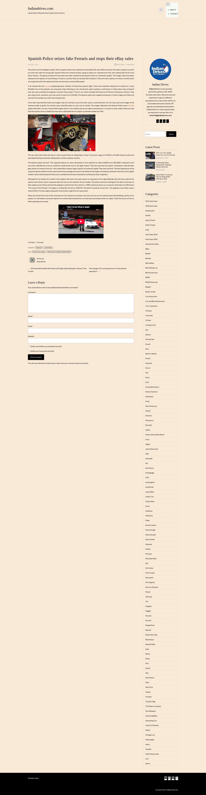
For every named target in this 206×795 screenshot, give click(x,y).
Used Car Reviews (152, 725)
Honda (147, 411)
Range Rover (150, 625)
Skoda (147, 654)
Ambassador (150, 211)
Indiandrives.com (40, 8)
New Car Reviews (151, 587)
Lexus (147, 506)
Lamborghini (150, 482)
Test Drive (149, 687)
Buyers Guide (150, 292)
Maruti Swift (150, 539)
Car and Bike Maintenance (155, 301)
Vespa (147, 730)
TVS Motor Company (153, 706)
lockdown (149, 511)
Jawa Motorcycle (151, 449)
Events (147, 358)
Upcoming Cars (151, 721)
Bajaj (147, 249)
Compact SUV (150, 325)
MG (146, 563)
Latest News (48, 247)
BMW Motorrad (151, 282)
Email (30, 326)
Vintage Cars (150, 735)
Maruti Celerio (150, 525)
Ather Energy (150, 225)
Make (147, 520)
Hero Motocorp (151, 406)
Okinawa (148, 597)
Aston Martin (150, 220)
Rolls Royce (149, 639)
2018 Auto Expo (151, 206)
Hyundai (148, 425)
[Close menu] (168, 4)
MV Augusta (150, 582)
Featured (39, 247)
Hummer (148, 416)
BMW (147, 277)
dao (146, 330)
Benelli (147, 253)
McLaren (148, 554)
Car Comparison (151, 306)
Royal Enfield (150, 644)
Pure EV (148, 620)
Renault (148, 630)
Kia (146, 463)
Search (171, 134)
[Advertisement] (103, 37)
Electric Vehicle (151, 354)
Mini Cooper (150, 573)
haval (147, 401)
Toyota (147, 692)
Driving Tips (149, 339)
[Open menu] (161, 10)
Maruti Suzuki (150, 535)
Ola (146, 601)
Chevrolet (149, 315)
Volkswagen (149, 740)
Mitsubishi (149, 578)
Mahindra (149, 516)
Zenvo (147, 763)
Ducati (147, 344)
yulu (147, 759)
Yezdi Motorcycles (152, 754)
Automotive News (152, 244)
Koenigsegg (149, 473)
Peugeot (148, 606)
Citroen (148, 320)
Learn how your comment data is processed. (72, 363)
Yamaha (148, 749)
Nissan (147, 592)
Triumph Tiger (150, 701)
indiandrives (41, 261)
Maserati (148, 544)
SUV (147, 663)
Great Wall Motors (152, 387)
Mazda (147, 549)
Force (147, 377)
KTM (147, 477)
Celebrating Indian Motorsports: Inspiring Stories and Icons (163, 165)
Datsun (148, 335)
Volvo (147, 744)
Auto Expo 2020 (151, 239)
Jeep (147, 454)
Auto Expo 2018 (151, 234)
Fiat (146, 373)
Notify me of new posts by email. (42, 351)
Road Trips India (151, 635)
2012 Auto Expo (151, 201)
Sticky (147, 659)
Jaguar (147, 444)
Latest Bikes (149, 492)
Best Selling (149, 263)
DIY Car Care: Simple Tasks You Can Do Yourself (165, 154)
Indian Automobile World (154, 435)
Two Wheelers (150, 711)
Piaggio (148, 611)
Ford (147, 382)
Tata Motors (149, 678)
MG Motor (149, 568)
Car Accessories (151, 296)
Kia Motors (149, 468)
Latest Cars (149, 496)
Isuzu (147, 439)
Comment (32, 292)
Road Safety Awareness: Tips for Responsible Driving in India (164, 177)
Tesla (147, 682)
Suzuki (147, 668)
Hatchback (149, 396)
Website (31, 336)
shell (147, 649)
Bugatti (148, 287)
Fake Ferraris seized (39, 252)
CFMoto (148, 311)
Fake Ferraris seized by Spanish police (59, 252)
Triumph (148, 697)
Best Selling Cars (151, 268)
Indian (147, 430)
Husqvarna (149, 420)
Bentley (148, 258)
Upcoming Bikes (151, 716)
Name (30, 316)
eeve (147, 349)
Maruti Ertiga (150, 530)
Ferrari (147, 368)
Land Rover (149, 487)
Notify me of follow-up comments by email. (46, 346)
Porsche (148, 616)
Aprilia (147, 215)
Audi (147, 230)
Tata (146, 673)
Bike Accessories (151, 273)
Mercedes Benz (151, 558)
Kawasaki (148, 458)
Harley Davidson (151, 392)
